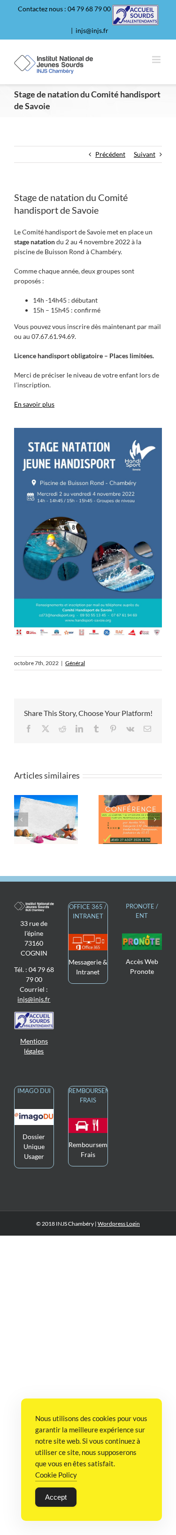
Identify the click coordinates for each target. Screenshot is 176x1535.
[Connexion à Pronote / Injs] (142, 938)
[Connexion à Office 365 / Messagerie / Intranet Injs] (88, 939)
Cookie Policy (56, 1475)
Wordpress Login (119, 1223)
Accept (56, 1497)
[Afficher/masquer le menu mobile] (157, 59)
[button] (21, 819)
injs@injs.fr (92, 30)
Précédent (110, 154)
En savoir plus (34, 404)
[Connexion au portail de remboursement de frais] (88, 1123)
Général (75, 663)
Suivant (144, 154)
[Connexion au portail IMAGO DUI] (34, 1114)
